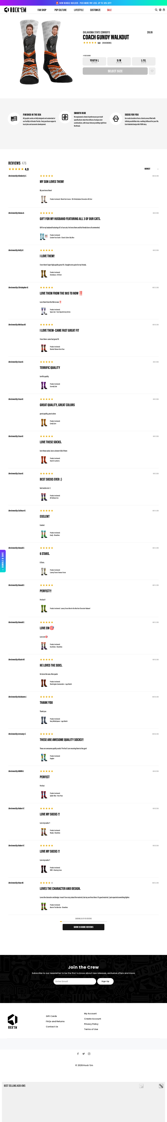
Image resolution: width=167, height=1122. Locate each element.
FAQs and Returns (55, 1021)
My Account (90, 1013)
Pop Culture (61, 10)
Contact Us (52, 1026)
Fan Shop (42, 10)
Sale (109, 10)
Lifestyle (78, 10)
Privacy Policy (91, 1024)
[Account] (160, 9)
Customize (95, 10)
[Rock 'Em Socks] (17, 10)
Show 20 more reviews (83, 927)
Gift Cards (51, 1016)
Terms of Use (91, 1029)
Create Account (92, 1018)
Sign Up (105, 981)
